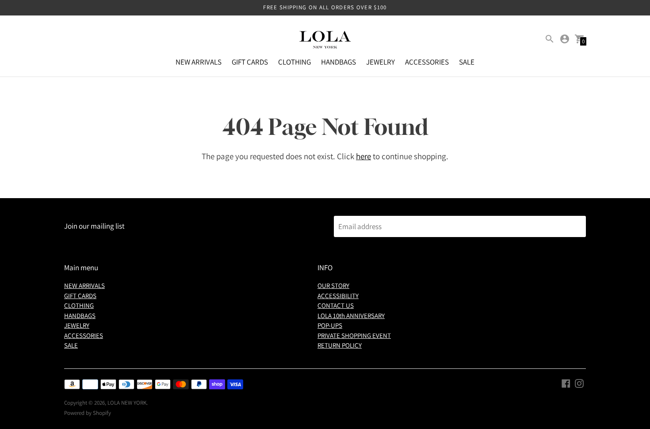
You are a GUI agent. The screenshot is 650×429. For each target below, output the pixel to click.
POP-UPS (329, 325)
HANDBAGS (338, 62)
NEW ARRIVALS (199, 62)
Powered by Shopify (87, 413)
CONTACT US (335, 305)
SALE (466, 62)
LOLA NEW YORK (126, 402)
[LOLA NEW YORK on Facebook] (566, 383)
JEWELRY (380, 62)
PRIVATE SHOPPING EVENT (354, 335)
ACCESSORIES (427, 62)
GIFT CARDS (250, 62)
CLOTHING (294, 62)
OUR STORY (333, 285)
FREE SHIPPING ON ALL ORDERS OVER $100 (324, 7)
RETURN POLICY (339, 345)
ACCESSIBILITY (338, 295)
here (363, 156)
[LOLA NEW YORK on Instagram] (579, 383)
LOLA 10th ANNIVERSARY (351, 315)
